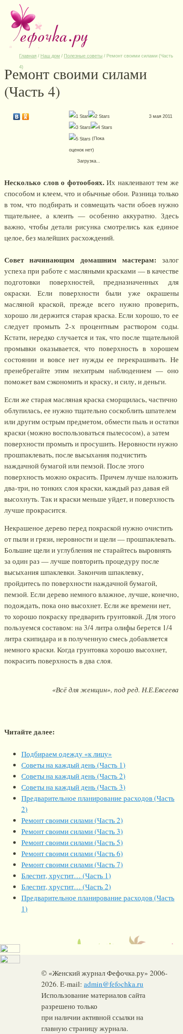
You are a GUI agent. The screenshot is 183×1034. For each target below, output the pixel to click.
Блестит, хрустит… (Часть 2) (66, 886)
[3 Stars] (80, 127)
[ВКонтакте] (16, 114)
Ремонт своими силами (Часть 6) (72, 853)
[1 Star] (78, 116)
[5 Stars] (80, 138)
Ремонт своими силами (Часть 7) (72, 864)
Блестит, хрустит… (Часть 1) (66, 875)
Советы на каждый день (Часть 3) (73, 787)
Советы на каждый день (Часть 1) (73, 765)
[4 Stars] (101, 127)
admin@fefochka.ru (113, 984)
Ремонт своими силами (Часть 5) (72, 842)
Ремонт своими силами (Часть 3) (72, 831)
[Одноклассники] (25, 114)
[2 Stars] (99, 116)
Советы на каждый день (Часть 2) (73, 776)
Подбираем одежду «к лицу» (66, 754)
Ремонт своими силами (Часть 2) (72, 820)
